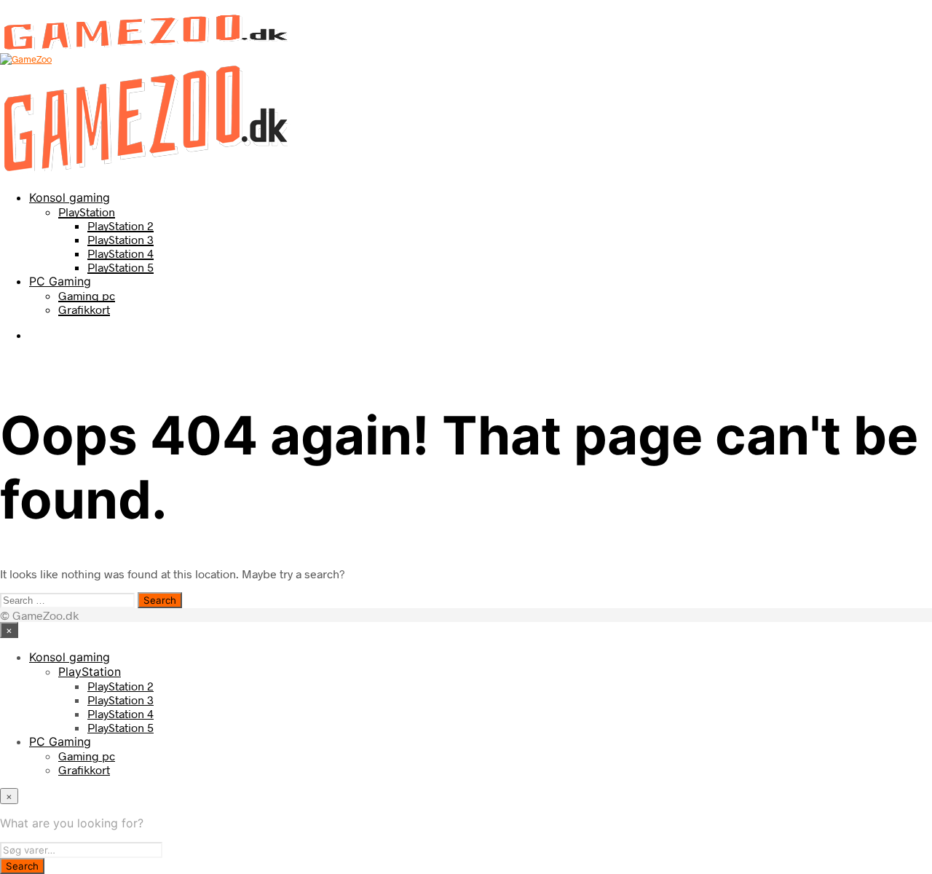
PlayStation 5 (120, 267)
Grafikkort (84, 309)
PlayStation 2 (120, 225)
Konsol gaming (69, 197)
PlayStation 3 (120, 239)
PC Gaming (60, 281)
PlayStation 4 (120, 253)
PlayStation (86, 212)
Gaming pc (86, 295)
